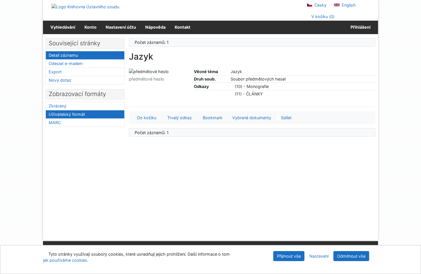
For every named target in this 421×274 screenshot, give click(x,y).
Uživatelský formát (67, 114)
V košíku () (322, 16)
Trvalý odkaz (178, 117)
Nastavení (318, 256)
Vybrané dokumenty (251, 117)
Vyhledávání (62, 27)
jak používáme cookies (65, 260)
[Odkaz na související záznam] (232, 86)
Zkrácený (57, 105)
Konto (90, 27)
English (348, 5)
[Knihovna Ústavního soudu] (85, 6)
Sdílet (286, 117)
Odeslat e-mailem (66, 63)
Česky (319, 5)
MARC (55, 122)
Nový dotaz (60, 80)
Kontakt (182, 27)
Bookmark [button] (211, 117)
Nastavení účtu (121, 27)
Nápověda (155, 27)
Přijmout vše (289, 256)
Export (55, 71)
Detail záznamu (63, 55)
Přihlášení (360, 27)
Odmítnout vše (351, 256)
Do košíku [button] (145, 117)
